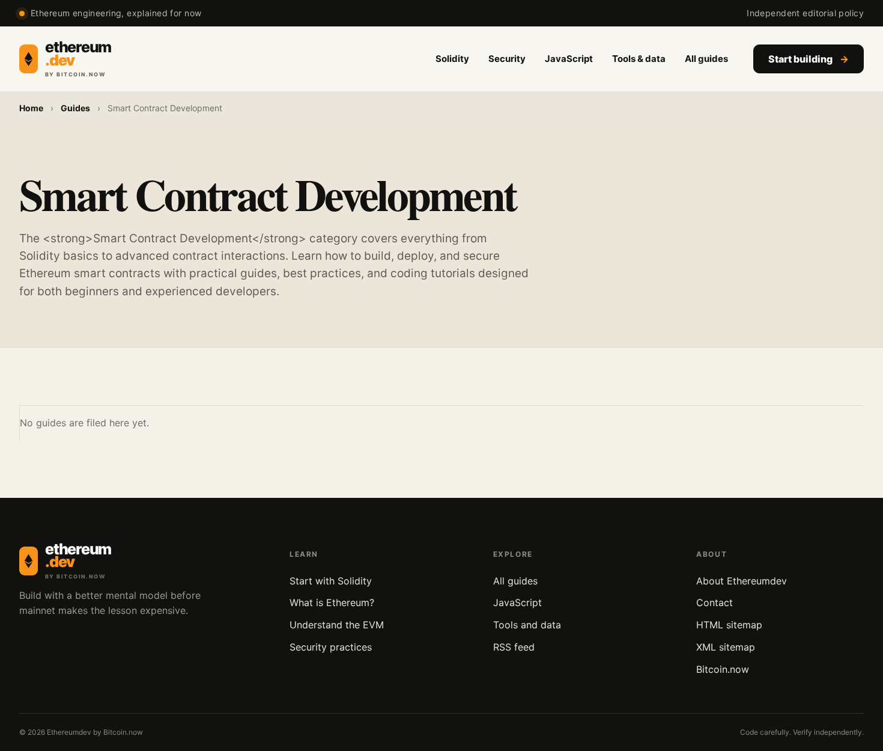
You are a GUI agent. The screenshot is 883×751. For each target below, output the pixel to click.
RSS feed (514, 647)
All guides (706, 58)
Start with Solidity (331, 581)
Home (31, 108)
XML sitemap (725, 647)
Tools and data (527, 625)
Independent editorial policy (805, 13)
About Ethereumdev (741, 581)
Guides (75, 108)
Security (507, 58)
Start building (808, 59)
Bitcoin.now (722, 669)
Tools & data (639, 58)
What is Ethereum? (332, 602)
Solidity (452, 58)
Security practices (331, 647)
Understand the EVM (337, 625)
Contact (714, 602)
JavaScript (569, 58)
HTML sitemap (729, 625)
